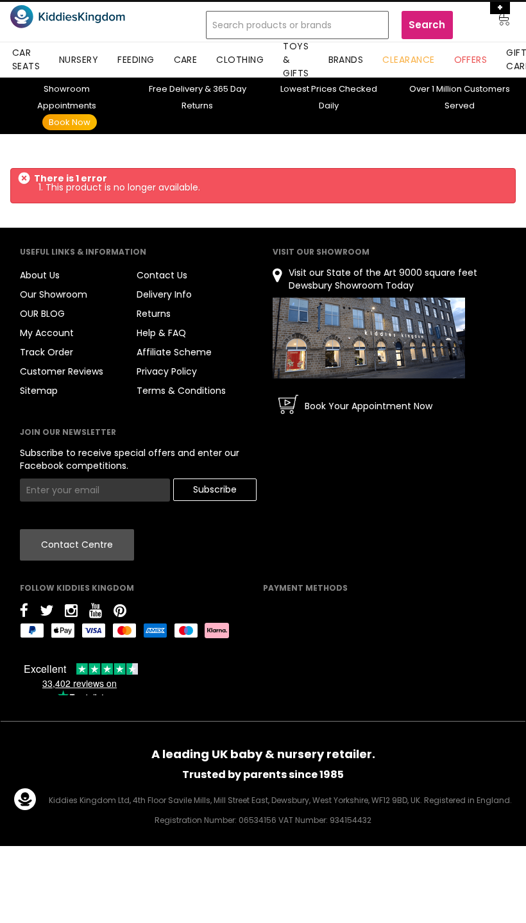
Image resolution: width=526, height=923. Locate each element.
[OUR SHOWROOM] (369, 338)
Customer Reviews (61, 371)
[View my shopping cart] (495, 21)
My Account (47, 332)
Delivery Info (164, 294)
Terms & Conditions (181, 390)
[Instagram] (71, 613)
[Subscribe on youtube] (95, 613)
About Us (40, 275)
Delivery (176, 89)
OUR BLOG (42, 313)
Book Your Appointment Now (368, 406)
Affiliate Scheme (174, 352)
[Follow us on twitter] (46, 613)
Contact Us (162, 275)
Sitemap (39, 390)
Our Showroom (53, 294)
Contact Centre (77, 544)
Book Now (69, 122)
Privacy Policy (167, 371)
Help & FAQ (161, 332)
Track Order (46, 352)
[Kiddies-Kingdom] (84, 16)
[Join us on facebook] (24, 613)
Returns (154, 313)
